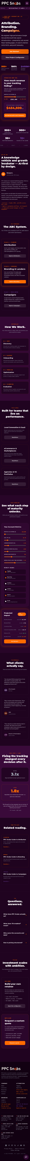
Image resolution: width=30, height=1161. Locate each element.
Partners (3, 1091)
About (2, 1085)
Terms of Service (19, 1148)
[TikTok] (18, 1145)
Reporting (19, 1087)
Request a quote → (15, 1043)
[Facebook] (9, 1145)
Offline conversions (21, 1093)
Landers (3, 1100)
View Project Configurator (15, 57)
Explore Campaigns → (15, 305)
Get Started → (15, 51)
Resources (4, 1089)
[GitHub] (24, 1145)
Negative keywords (21, 1108)
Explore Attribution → (15, 256)
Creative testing (6, 1108)
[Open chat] (26, 1157)
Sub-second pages (6, 1104)
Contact (3, 1093)
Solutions (4, 1087)
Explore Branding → (15, 281)
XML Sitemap (19, 1106)
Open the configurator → (15, 1006)
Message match (5, 1106)
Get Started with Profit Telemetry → (15, 115)
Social (18, 1102)
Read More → (6, 847)
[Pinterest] (21, 1145)
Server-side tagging (21, 1089)
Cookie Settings (15, 1150)
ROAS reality (19, 1091)
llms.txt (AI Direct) (22, 1104)
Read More (15, 437)
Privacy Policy (8, 1148)
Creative (3, 1102)
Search (18, 1100)
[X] (15, 1145)
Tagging (18, 1085)
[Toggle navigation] (27, 3)
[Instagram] (12, 1145)
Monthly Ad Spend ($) (10, 94)
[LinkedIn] (6, 1145)
